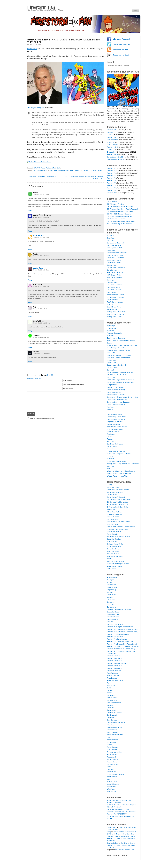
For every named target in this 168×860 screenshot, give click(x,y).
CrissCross (111, 238)
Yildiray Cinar (111, 791)
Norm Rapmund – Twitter (115, 295)
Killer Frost (110, 725)
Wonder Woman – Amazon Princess (119, 473)
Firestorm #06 (111, 180)
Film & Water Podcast (114, 512)
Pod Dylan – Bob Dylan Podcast (118, 529)
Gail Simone (111, 688)
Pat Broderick (111, 742)
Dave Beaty (111, 250)
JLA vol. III (110, 142)
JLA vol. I (110, 135)
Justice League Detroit (114, 414)
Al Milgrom (110, 235)
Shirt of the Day (112, 541)
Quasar (109, 436)
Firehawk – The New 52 (115, 624)
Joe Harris (110, 717)
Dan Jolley (110, 240)
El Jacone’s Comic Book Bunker (118, 507)
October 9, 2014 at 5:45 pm (41, 270)
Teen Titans (111, 466)
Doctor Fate (111, 377)
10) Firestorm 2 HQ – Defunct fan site (119, 224)
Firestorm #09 (111, 188)
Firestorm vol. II (112, 137)
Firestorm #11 (111, 193)
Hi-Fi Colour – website (114, 277)
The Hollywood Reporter (35, 108)
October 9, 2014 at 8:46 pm (41, 309)
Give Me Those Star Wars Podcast (118, 522)
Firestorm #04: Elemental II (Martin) (118, 634)
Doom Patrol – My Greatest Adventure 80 (120, 380)
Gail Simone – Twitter (114, 260)
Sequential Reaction (114, 539)
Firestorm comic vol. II (114, 658)
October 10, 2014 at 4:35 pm (41, 337)
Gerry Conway (112, 270)
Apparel (109, 582)
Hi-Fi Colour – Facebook (115, 272)
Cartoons (110, 592)
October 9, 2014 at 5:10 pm (41, 256)
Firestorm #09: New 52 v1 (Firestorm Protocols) (122, 646)
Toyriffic (109, 559)
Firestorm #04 (111, 175)
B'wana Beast (111, 585)
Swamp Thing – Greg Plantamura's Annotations (123, 464)
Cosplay (110, 597)
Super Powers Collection (115, 774)
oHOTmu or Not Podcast (115, 429)
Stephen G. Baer (112, 836)
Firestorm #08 (111, 185)
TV (91, 170)
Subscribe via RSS (120, 50)
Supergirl (110, 456)
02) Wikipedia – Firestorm (115, 204)
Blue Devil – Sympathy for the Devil (119, 355)
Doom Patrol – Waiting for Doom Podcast (120, 382)
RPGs (109, 767)
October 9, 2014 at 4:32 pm (41, 237)
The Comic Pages (113, 551)
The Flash (77, 170)
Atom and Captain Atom (115, 333)
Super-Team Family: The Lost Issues (119, 454)
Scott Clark (110, 304)
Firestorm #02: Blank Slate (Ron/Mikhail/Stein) (122, 629)
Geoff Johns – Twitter (114, 263)
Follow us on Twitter (121, 44)
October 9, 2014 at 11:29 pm (41, 323)
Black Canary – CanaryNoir (116, 348)
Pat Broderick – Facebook (115, 297)
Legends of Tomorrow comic (116, 159)
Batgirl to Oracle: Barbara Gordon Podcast (121, 340)
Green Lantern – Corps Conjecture (118, 402)
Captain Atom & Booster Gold (117, 365)
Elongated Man (112, 385)
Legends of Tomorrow (114, 727)
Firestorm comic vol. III (114, 661)
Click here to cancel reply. (34, 378)
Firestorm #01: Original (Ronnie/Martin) (120, 627)
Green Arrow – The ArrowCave (117, 399)
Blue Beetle (111, 353)
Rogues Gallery (112, 762)
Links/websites (112, 730)
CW (34, 170)
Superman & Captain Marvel (116, 461)
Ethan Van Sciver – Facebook (117, 253)
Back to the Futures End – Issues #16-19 (42, 177)
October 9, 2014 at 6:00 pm (41, 286)
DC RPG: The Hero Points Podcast (118, 375)
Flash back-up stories (114, 671)
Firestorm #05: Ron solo (115, 637)
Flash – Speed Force (114, 392)
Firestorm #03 (111, 173)
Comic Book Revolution (115, 492)
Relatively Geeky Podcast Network (118, 536)
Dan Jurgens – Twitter (114, 245)
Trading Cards (112, 782)
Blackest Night (112, 587)
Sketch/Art (110, 769)
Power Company (112, 145)
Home (135, 10)
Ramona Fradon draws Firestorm (118, 809)
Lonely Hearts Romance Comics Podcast (121, 527)
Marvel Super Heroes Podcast (117, 427)
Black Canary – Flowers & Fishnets (118, 350)
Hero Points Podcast (114, 703)
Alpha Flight (111, 326)
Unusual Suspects (113, 784)
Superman (110, 459)
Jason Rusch (111, 710)
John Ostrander (112, 292)
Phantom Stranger (113, 432)
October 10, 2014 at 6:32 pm (41, 353)
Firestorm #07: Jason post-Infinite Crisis (120, 641)
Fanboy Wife (111, 509)
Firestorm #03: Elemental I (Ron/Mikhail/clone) (122, 632)
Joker (109, 412)
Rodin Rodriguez (113, 759)
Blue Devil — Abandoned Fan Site (118, 358)
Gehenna (110, 693)
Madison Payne (112, 732)
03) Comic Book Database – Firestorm (120, 206)
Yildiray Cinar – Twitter (114, 317)
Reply (30, 211)
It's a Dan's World (113, 524)
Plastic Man (111, 434)
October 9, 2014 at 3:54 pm (41, 217)
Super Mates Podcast (114, 546)
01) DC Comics (112, 202)
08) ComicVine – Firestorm (116, 219)
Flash (46, 170)
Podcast (110, 745)
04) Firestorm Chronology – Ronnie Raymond (122, 209)
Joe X (49, 375)
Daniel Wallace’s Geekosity (116, 497)
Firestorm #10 (111, 190)
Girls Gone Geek (112, 519)
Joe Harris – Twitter (113, 287)
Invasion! (110, 409)
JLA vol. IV (110, 149)
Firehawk (110, 622)
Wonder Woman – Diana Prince (117, 476)
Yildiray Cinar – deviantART (116, 312)
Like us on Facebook (121, 39)
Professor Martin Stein (53, 168)
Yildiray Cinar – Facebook (115, 314)
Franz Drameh (112, 678)
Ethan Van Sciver (113, 617)
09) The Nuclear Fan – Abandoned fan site (121, 221)
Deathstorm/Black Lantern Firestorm (119, 609)
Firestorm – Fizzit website (115, 387)
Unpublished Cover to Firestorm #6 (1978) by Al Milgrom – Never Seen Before (121, 839)
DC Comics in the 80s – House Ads (118, 499)
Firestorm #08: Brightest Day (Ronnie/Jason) (122, 644)
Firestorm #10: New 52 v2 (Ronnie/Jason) (121, 649)
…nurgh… (110, 485)
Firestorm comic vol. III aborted (117, 663)
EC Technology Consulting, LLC (118, 504)
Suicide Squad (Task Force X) (117, 451)
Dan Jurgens (111, 607)
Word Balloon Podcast (114, 566)
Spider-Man (111, 449)
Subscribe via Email (121, 55)
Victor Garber (32, 49)
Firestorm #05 (111, 178)
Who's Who (111, 789)
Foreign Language (113, 675)
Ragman (110, 439)
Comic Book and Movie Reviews (118, 490)
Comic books (111, 595)
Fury (108, 683)
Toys (108, 779)
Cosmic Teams (112, 495)
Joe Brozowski (112, 282)
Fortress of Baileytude (114, 514)
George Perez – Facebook (116, 267)
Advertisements (112, 577)
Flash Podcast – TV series (115, 395)
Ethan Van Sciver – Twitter (115, 255)
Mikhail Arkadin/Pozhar (114, 735)
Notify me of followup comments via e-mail (42, 418)
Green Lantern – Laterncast (116, 404)
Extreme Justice (112, 140)
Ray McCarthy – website (115, 302)
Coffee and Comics (113, 487)
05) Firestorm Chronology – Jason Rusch (121, 211)
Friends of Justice (113, 517)
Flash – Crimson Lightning (116, 390)
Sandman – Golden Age (115, 444)
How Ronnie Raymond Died (124, 850)
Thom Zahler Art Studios (115, 556)
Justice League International (116, 417)
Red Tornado (111, 441)
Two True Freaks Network (115, 561)
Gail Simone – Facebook (115, 258)
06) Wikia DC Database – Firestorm (119, 214)
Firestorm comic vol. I (114, 656)
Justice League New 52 (115, 157)
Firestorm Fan (41, 7)
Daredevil (110, 370)
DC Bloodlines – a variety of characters (120, 372)
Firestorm (40, 170)
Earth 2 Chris (38, 235)
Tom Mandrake (112, 309)
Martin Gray (38, 268)
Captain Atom (111, 363)
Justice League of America (116, 419)
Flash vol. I (110, 132)
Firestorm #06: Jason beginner (117, 639)
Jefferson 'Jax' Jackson (114, 712)
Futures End (111, 685)
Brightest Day (111, 152)
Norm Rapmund (112, 740)
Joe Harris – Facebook (114, 285)
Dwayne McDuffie (113, 614)
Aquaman (110, 331)
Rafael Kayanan (112, 300)
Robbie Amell (111, 757)
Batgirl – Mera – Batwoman (116, 338)
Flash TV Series (39, 168)
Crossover (110, 602)
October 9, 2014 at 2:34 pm (41, 194)
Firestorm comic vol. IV (114, 666)
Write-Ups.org (111, 569)
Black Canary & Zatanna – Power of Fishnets (122, 345)
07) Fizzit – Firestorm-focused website (119, 216)
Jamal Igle (110, 280)
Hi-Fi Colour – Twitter (114, 275)
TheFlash (85, 170)
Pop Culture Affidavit (114, 532)
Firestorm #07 (111, 183)
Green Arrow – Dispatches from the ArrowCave (122, 397)
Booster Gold (111, 360)
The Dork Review (113, 554)
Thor (108, 469)
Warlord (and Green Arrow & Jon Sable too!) (121, 471)
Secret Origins (112, 446)
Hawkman (110, 407)
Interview (110, 705)
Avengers (110, 335)
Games (109, 690)
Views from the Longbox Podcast (118, 564)
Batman (109, 343)
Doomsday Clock (113, 612)
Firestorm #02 (111, 171)
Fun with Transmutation (115, 680)
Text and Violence (113, 549)
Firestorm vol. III (112, 147)
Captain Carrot (112, 367)
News (109, 737)
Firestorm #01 (111, 168)
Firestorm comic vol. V (114, 668)
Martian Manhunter (113, 424)
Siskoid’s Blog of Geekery (115, 544)
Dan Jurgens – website (114, 248)
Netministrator (111, 827)
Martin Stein (53, 170)
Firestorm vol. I (112, 130)
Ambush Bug (111, 328)
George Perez (111, 265)
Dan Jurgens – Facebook (115, 243)
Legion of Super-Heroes (115, 422)
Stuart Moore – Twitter (114, 307)
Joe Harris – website (114, 290)
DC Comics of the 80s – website (117, 502)
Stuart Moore (111, 772)
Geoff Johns (111, 695)
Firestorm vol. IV (112, 154)
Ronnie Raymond (113, 764)
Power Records (112, 534)
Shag (39, 44)
